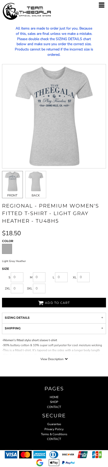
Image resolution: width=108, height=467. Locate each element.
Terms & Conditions (54, 434)
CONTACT (54, 407)
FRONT (12, 195)
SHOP (54, 402)
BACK (36, 195)
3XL (29, 288)
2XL (7, 288)
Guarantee (54, 424)
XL (75, 277)
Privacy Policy (54, 429)
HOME (54, 397)
